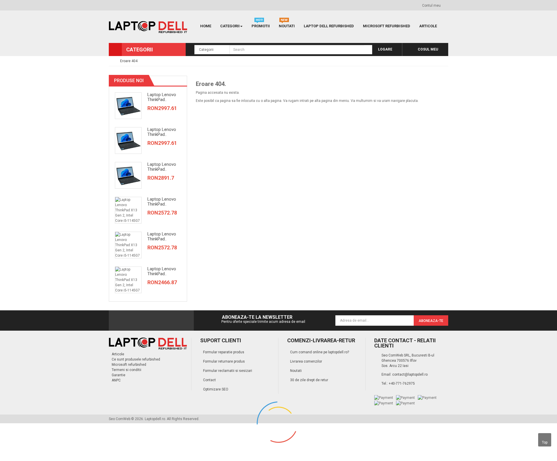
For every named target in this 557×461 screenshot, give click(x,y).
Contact (209, 380)
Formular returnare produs (224, 361)
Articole (118, 354)
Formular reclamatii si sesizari (227, 371)
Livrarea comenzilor (306, 361)
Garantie (118, 375)
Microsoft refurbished (129, 365)
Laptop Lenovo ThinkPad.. (161, 97)
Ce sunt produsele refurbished (136, 359)
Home (205, 26)
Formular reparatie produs (223, 352)
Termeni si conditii (126, 370)
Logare (384, 49)
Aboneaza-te (431, 321)
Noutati (296, 371)
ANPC (116, 380)
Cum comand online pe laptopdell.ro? (319, 352)
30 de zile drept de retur (309, 380)
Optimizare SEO (215, 389)
